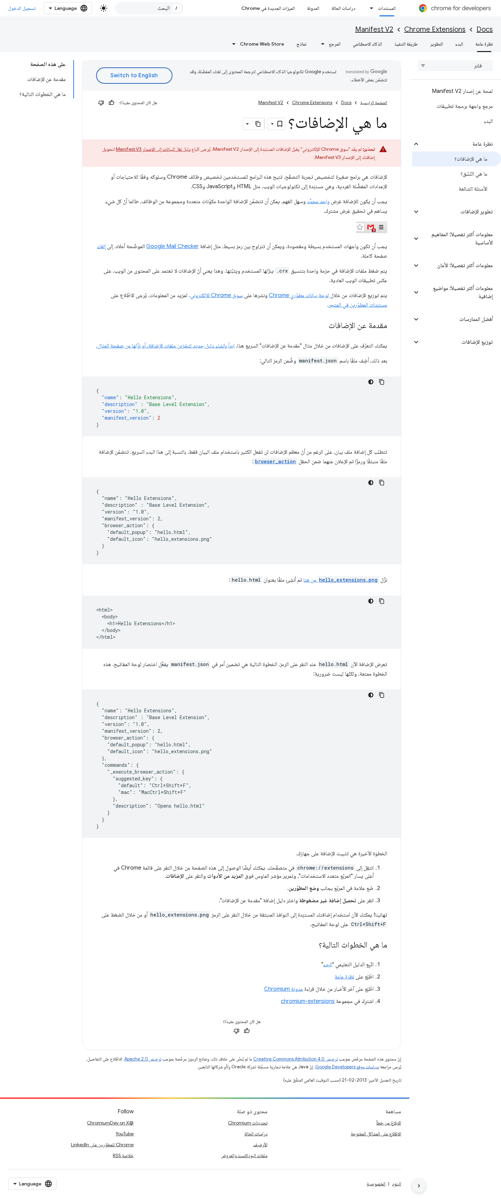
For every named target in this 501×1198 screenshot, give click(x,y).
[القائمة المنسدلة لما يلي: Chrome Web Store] (232, 44)
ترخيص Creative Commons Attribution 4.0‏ (295, 1059)
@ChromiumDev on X (110, 1123)
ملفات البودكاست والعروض (244, 1155)
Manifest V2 (374, 29)
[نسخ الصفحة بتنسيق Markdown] (258, 124)
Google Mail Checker (172, 246)
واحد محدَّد (318, 201)
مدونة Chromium (283, 989)
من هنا (340, 580)
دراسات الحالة (343, 8)
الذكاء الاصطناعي (367, 44)
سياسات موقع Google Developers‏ (347, 1067)
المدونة (313, 8)
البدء (459, 44)
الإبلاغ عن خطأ (388, 1123)
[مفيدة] (111, 103)
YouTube (125, 1134)
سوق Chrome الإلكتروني (216, 295)
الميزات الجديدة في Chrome (268, 8)
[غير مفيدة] (101, 103)
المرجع (334, 44)
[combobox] (149, 8)
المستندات (387, 8)
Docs (484, 29)
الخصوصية (376, 1183)
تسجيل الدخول (21, 8)
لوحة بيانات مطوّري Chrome (299, 295)
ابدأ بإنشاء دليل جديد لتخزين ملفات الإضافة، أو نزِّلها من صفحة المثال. (165, 345)
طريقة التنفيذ (406, 44)
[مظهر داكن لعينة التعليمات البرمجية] (370, 381)
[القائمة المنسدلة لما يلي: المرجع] (321, 44)
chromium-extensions (308, 1001)
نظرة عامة (484, 44)
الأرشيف (260, 1145)
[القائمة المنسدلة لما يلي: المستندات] (370, 8)
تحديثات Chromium (248, 1123)
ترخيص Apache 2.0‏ (142, 1059)
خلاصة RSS (123, 1155)
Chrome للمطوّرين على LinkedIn (102, 1145)
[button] (460, 143)
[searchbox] (455, 65)
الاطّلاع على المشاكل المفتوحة (376, 1134)
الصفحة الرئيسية (373, 103)
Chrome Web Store (262, 44)
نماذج (301, 44)
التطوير (436, 44)
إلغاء (101, 246)
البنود (396, 1183)
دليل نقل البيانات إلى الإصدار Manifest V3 (153, 149)
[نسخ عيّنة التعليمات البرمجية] (381, 381)
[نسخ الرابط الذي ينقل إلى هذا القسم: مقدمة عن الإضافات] (322, 326)
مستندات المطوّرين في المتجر (358, 305)
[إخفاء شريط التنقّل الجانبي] (419, 1186)
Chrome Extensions (435, 29)
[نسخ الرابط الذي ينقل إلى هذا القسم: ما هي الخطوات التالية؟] (312, 945)
